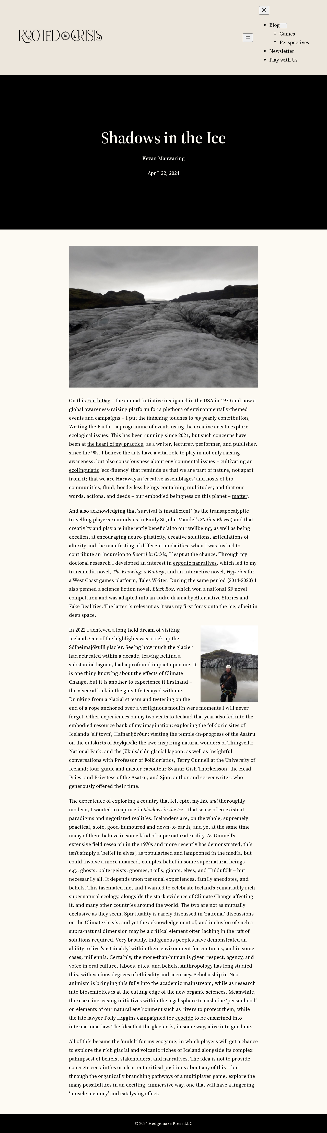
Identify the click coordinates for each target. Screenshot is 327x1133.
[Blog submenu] (283, 25)
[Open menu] (248, 37)
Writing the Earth (89, 426)
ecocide (184, 1017)
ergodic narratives (195, 562)
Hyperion (236, 571)
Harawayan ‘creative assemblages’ (155, 478)
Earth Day (98, 400)
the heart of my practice (115, 444)
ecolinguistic (84, 470)
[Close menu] (264, 10)
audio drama (171, 597)
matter (239, 496)
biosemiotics (95, 991)
